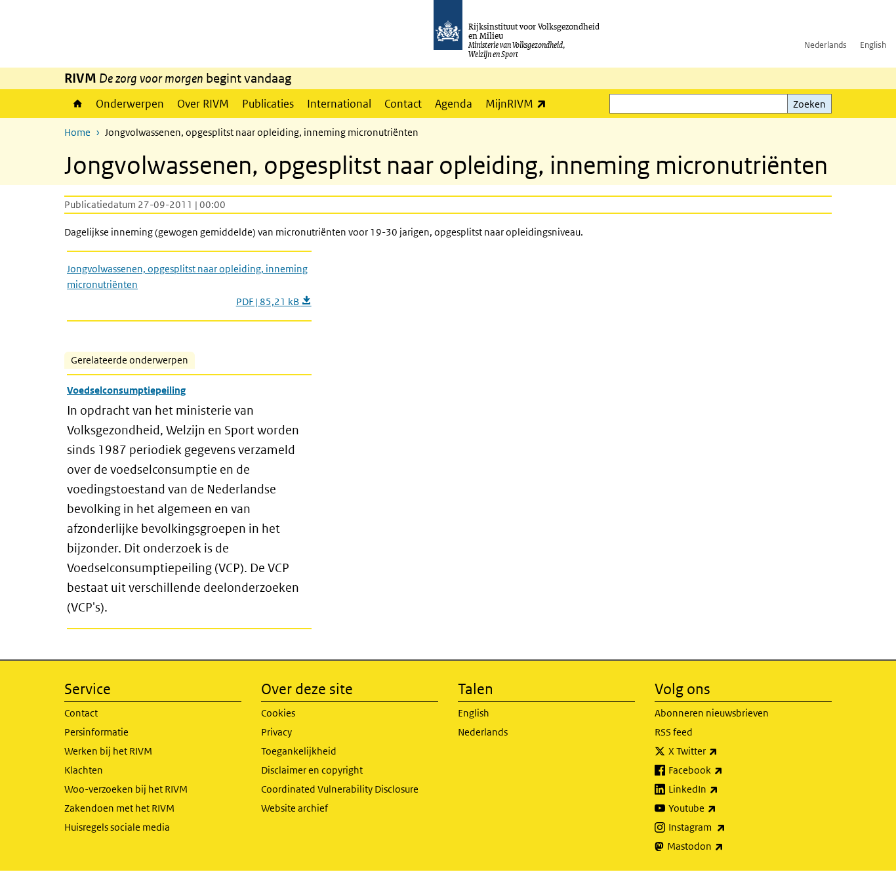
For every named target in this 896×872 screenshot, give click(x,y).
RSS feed (674, 732)
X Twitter (721, 750)
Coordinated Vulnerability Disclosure (339, 789)
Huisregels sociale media (117, 827)
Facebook (724, 769)
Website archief (294, 808)
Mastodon (724, 845)
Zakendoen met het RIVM (119, 808)
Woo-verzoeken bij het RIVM (126, 789)
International (339, 103)
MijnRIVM (519, 103)
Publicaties (268, 103)
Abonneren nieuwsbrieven (712, 713)
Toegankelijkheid (298, 751)
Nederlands (825, 45)
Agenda (453, 103)
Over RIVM (203, 103)
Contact (403, 103)
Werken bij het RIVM (108, 751)
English (873, 45)
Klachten (83, 770)
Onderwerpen (130, 103)
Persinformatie (96, 732)
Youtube (721, 807)
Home (76, 103)
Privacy (276, 732)
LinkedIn (722, 788)
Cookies (278, 713)
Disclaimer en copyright (312, 770)
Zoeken (809, 104)
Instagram (725, 826)
